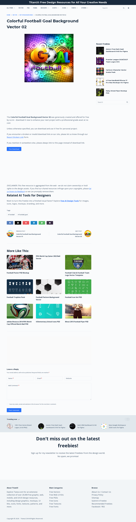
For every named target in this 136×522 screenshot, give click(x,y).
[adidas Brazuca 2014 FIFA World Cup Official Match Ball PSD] (20, 311)
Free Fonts (53, 506)
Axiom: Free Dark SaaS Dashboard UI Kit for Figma (55, 426)
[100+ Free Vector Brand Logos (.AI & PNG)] (10, 426)
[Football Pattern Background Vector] (49, 286)
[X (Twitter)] (18, 223)
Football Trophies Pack (16, 297)
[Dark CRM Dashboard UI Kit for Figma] (72, 426)
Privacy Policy (97, 495)
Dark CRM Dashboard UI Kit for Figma (87, 426)
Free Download (14, 149)
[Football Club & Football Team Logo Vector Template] (78, 262)
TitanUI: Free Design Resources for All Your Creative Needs (68, 2)
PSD (28, 8)
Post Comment (14, 410)
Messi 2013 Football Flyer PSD (76, 322)
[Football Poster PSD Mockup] (20, 262)
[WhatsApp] (42, 223)
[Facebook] (10, 223)
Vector (21, 8)
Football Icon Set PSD (73, 297)
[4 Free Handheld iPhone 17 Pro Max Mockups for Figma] (100, 82)
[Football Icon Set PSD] (78, 286)
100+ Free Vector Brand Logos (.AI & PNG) (23, 426)
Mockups (44, 8)
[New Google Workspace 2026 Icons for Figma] (104, 426)
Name (11, 378)
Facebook (96, 506)
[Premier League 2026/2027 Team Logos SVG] (100, 61)
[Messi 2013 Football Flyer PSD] (78, 311)
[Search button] (124, 8)
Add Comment (13, 385)
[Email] (50, 223)
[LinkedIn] (34, 223)
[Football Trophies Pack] (20, 286)
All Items (10, 8)
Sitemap (95, 498)
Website (69, 378)
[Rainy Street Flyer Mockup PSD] (100, 92)
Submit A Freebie (99, 501)
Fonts (74, 8)
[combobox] (110, 102)
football (11, 215)
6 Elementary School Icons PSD (48, 322)
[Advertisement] (49, 99)
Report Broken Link (15, 137)
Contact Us (106, 492)
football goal (23, 215)
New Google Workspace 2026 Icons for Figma (117, 426)
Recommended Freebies (102, 504)
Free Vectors (54, 492)
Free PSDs (53, 498)
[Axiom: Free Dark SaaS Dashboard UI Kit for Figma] (100, 51)
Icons (64, 8)
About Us (96, 492)
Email (39, 378)
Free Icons (53, 501)
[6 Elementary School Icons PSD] (49, 311)
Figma (35, 8)
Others (83, 8)
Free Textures (55, 504)
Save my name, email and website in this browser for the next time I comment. (32, 404)
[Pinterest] (26, 223)
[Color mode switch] (128, 8)
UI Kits (54, 8)
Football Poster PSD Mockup (18, 273)
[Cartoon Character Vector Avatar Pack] (100, 71)
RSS (103, 506)
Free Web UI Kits (56, 495)
